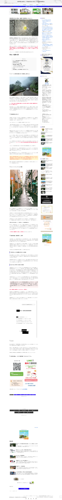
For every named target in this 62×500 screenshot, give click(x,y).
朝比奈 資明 (47, 83)
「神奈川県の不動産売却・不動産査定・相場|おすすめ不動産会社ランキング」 (47, 45)
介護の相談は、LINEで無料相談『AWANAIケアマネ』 (21, 69)
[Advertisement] (24, 402)
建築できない (22, 394)
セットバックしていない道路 (17, 63)
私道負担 (32, 394)
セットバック (18, 394)
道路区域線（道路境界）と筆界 (17, 64)
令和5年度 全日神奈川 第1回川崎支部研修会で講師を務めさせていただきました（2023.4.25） (47, 37)
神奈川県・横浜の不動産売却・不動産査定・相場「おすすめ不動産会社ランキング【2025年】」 (47, 29)
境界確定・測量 (11, 394)
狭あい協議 (29, 394)
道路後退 (35, 394)
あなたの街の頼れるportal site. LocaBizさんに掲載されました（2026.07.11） (46, 21)
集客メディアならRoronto (46, 32)
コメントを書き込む (24, 488)
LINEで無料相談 (24, 389)
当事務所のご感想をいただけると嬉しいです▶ (31, 6)
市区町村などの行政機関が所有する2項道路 (19, 65)
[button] (28, 412)
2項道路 (15, 394)
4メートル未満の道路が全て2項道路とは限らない (20, 60)
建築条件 (26, 394)
